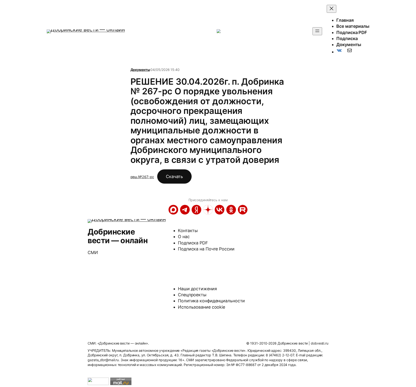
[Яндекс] (196, 209)
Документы (140, 70)
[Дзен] (208, 209)
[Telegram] (185, 209)
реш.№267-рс (142, 177)
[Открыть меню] (317, 31)
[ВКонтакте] (219, 209)
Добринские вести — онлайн (118, 236)
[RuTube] (242, 209)
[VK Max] (173, 209)
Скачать (174, 176)
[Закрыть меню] (331, 9)
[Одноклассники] (231, 209)
